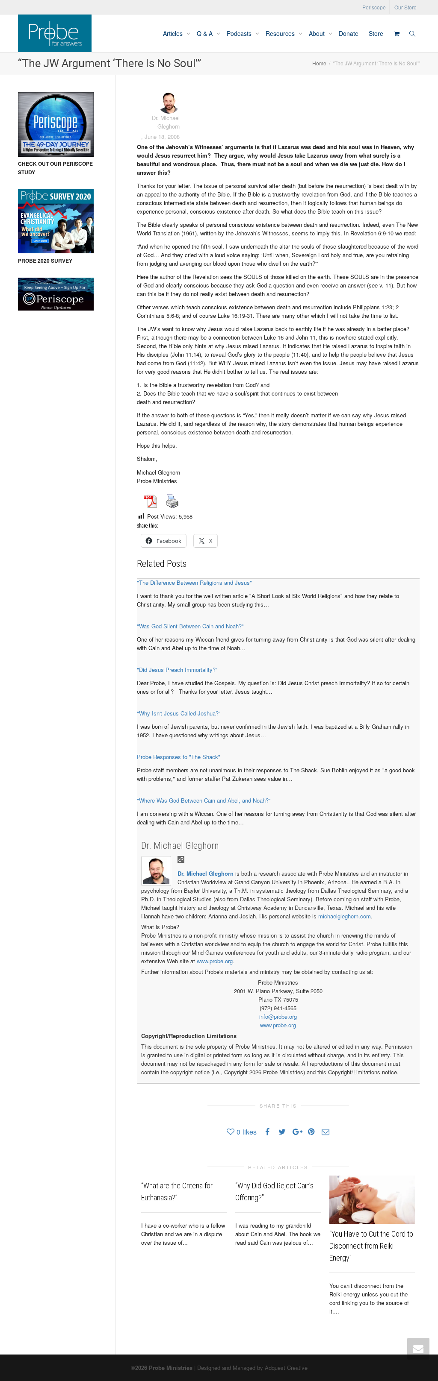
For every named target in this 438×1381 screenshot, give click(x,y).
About (317, 33)
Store (376, 33)
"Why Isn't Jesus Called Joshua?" (179, 713)
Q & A (205, 33)
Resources (281, 33)
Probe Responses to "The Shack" (178, 757)
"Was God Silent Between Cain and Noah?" (190, 626)
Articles (173, 33)
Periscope (374, 7)
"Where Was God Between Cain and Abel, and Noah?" (204, 800)
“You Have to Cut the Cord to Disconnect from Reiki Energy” (371, 1245)
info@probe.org (278, 1016)
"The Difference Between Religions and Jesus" (194, 582)
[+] (372, 1200)
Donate (348, 33)
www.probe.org (215, 961)
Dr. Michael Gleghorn (180, 845)
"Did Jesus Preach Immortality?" (177, 670)
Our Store (405, 7)
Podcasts (240, 33)
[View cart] (397, 33)
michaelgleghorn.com (344, 916)
